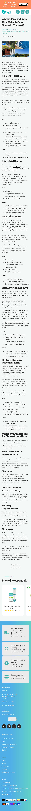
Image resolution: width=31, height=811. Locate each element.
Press (4, 763)
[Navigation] (27, 12)
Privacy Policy (6, 794)
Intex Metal (16, 167)
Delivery (5, 750)
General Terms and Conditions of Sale (15, 788)
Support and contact (9, 744)
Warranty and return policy (11, 791)
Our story (5, 769)
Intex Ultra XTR (10, 80)
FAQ (3, 741)
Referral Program (8, 747)
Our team (5, 766)
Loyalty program (7, 738)
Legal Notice (6, 783)
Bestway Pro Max (10, 310)
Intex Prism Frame (11, 220)
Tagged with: (15, 565)
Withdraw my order (8, 772)
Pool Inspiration (11, 29)
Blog (3, 760)
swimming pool (15, 568)
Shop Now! (23, 4)
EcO (19, 478)
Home (4, 29)
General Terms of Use (9, 785)
